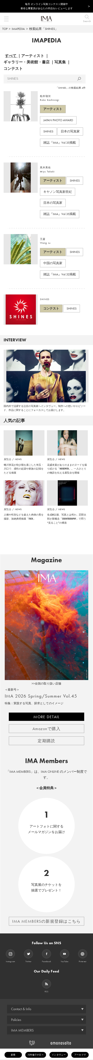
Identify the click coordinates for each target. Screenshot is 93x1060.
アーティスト (32, 55)
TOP (4, 29)
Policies (16, 1019)
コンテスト (13, 68)
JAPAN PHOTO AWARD (58, 120)
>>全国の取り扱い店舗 (46, 683)
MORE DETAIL (46, 716)
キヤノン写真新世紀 (57, 192)
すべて (10, 55)
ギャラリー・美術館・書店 (27, 61)
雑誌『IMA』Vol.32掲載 (59, 274)
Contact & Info (21, 1009)
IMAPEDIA (18, 29)
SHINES (48, 131)
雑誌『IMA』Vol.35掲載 (59, 142)
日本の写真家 (70, 131)
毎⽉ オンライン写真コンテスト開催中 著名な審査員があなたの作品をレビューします (47, 6)
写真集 (60, 61)
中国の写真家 (52, 263)
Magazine (46, 560)
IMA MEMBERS (22, 1030)
